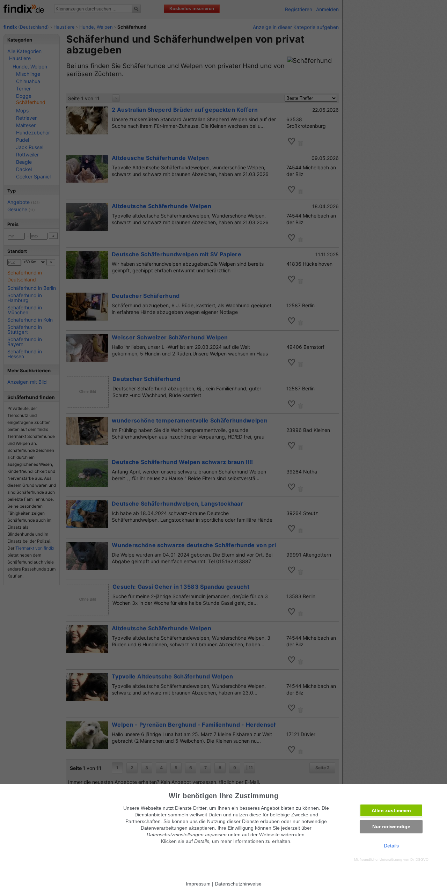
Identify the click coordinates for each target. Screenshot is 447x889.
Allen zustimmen (391, 810)
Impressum (198, 884)
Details (391, 845)
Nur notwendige (391, 826)
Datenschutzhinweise (238, 884)
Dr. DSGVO (419, 859)
